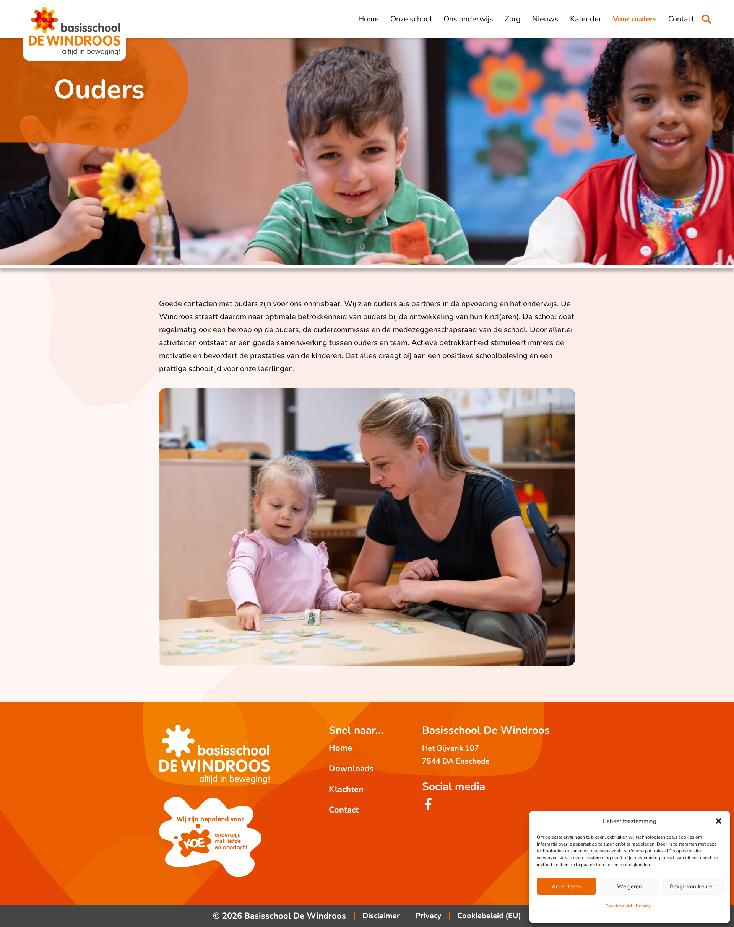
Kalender (585, 19)
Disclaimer (381, 916)
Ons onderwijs (468, 19)
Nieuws (545, 19)
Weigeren (629, 886)
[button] (719, 821)
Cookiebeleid (618, 906)
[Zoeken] (706, 19)
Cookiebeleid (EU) (489, 916)
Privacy (643, 906)
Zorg (513, 19)
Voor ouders (635, 19)
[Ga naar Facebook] (428, 808)
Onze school (411, 19)
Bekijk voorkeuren (693, 886)
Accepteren (566, 886)
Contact (681, 19)
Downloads (351, 768)
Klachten (346, 789)
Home (368, 19)
